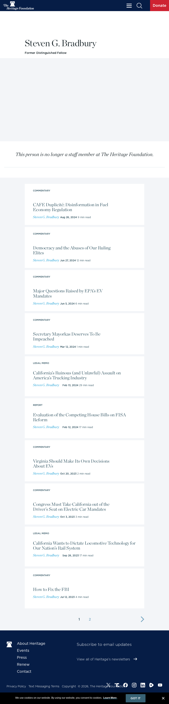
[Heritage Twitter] (108, 686)
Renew (23, 664)
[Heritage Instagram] (134, 686)
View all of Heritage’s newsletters (103, 659)
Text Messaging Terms (43, 686)
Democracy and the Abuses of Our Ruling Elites (71, 250)
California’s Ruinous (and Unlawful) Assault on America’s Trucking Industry (77, 375)
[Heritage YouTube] (160, 686)
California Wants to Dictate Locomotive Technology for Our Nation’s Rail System (84, 545)
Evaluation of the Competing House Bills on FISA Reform (79, 417)
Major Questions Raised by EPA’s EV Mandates (68, 293)
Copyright (69, 686)
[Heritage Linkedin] (143, 686)
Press (22, 657)
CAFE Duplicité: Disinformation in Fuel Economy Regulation (70, 207)
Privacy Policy (16, 686)
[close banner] (163, 699)
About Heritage (31, 643)
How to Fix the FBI (51, 589)
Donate (159, 5)
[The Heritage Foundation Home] (18, 5)
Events (23, 650)
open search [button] (139, 5)
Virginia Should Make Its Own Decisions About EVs (71, 463)
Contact (24, 671)
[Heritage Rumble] (151, 686)
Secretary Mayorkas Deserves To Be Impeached (66, 336)
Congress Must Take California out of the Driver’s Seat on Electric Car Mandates (71, 507)
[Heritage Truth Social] (117, 686)
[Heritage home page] (10, 644)
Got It (136, 698)
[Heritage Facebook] (125, 686)
